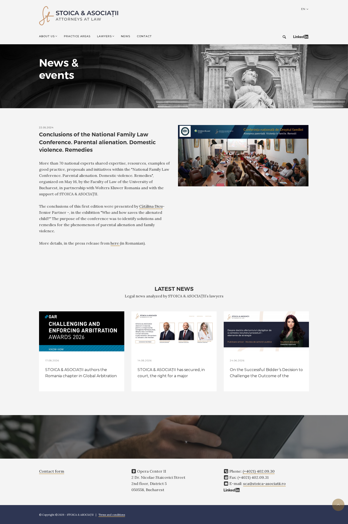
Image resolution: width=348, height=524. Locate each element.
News (125, 36)
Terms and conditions (111, 514)
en (303, 9)
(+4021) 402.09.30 (259, 471)
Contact (144, 36)
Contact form (51, 471)
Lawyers (104, 36)
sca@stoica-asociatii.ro (264, 483)
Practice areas (77, 36)
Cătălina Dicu (151, 206)
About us (47, 36)
